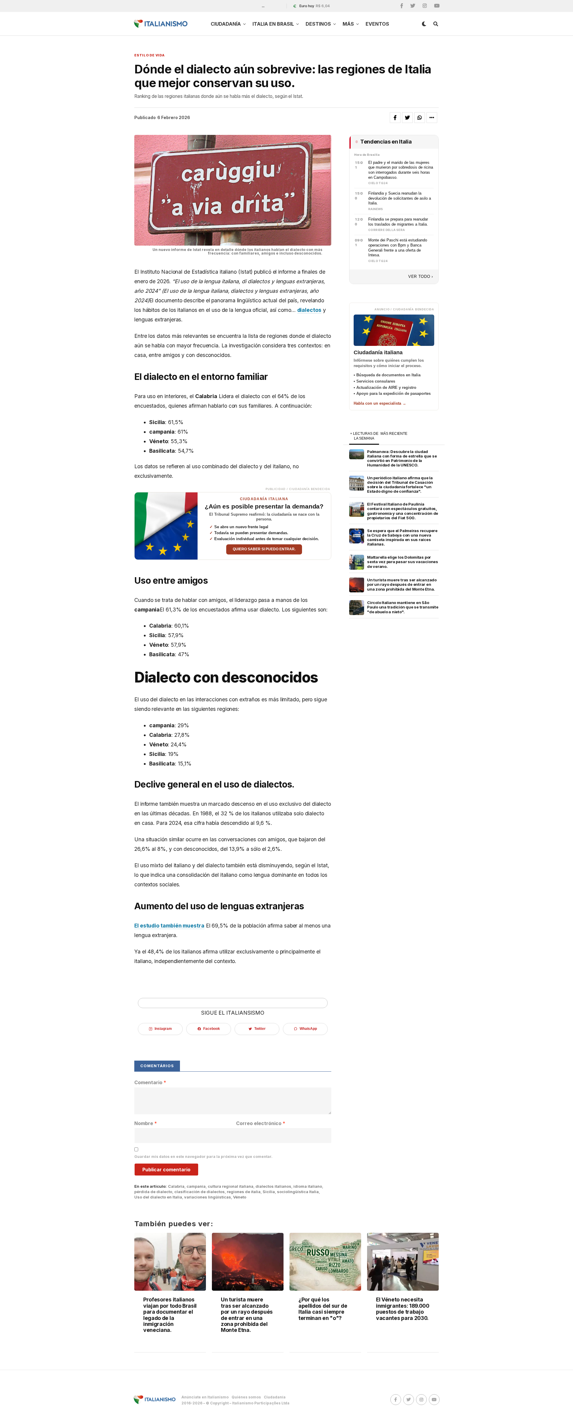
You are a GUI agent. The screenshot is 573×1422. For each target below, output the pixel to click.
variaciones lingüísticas (207, 1197)
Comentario (150, 1082)
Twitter (259, 1029)
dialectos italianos (273, 1186)
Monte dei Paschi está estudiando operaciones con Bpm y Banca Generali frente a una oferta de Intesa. (397, 247)
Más (348, 24)
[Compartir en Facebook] (395, 117)
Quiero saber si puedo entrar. (264, 549)
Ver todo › (420, 276)
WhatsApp (308, 1029)
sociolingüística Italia (298, 1192)
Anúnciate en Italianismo (205, 1397)
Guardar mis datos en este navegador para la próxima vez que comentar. (203, 1156)
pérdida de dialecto (153, 1192)
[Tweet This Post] (407, 117)
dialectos (309, 310)
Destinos (318, 24)
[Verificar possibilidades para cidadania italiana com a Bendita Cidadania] (166, 526)
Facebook (211, 1029)
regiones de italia (244, 1192)
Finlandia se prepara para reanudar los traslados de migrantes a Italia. (398, 222)
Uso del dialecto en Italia (158, 1197)
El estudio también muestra (169, 925)
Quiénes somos (246, 1397)
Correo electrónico (260, 1123)
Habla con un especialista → (380, 403)
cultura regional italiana (230, 1186)
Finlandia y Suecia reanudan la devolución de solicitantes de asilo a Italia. (399, 198)
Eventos (377, 24)
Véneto (239, 1197)
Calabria (176, 1186)
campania (196, 1186)
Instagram (163, 1029)
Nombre (145, 1123)
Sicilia (269, 1192)
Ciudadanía (226, 24)
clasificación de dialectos (199, 1192)
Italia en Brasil (273, 24)
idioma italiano (307, 1186)
